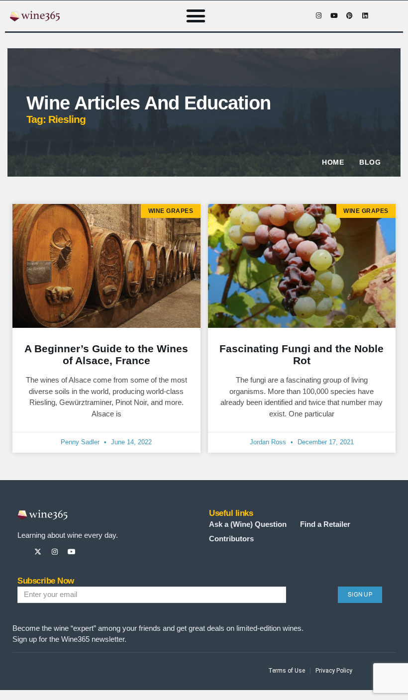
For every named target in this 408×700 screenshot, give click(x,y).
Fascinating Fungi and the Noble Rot (301, 355)
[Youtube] (333, 15)
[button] (196, 15)
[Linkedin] (364, 15)
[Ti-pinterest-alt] (88, 551)
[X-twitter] (37, 551)
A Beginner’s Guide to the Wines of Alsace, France (106, 355)
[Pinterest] (349, 15)
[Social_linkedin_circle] (105, 551)
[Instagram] (318, 15)
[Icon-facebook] (303, 15)
